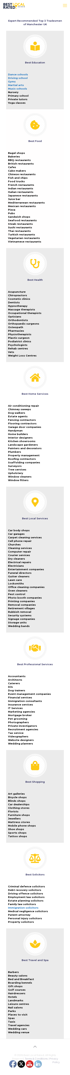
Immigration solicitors (23, 907)
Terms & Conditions (36, 1058)
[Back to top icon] (35, 1047)
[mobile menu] (65, 5)
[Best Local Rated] (14, 5)
